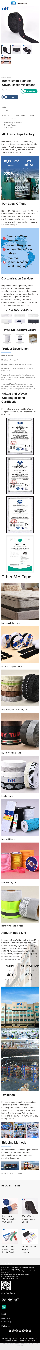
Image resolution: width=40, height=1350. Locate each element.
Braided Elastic (8, 839)
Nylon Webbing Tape (11, 753)
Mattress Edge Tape (10, 623)
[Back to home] (20, 3)
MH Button (23, 1340)
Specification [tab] (7, 115)
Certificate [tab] (20, 115)
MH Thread (23, 1338)
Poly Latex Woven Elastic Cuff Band (9, 1219)
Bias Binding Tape (9, 882)
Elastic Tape (6, 78)
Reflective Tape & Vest (12, 926)
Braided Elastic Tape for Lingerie (29, 1249)
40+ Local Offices (13, 203)
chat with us (5, 90)
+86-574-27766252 (13, 1269)
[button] (2, 3)
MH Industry (14, 1338)
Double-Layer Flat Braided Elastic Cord (8, 1249)
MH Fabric (31, 1340)
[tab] (6, 49)
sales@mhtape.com (12, 1276)
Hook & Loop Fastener (11, 666)
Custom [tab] (31, 115)
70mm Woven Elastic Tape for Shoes (29, 1219)
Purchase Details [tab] (17, 118)
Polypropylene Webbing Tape (15, 709)
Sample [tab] (5, 118)
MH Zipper (14, 1340)
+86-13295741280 (13, 1278)
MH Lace (31, 1338)
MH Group (5, 1338)
